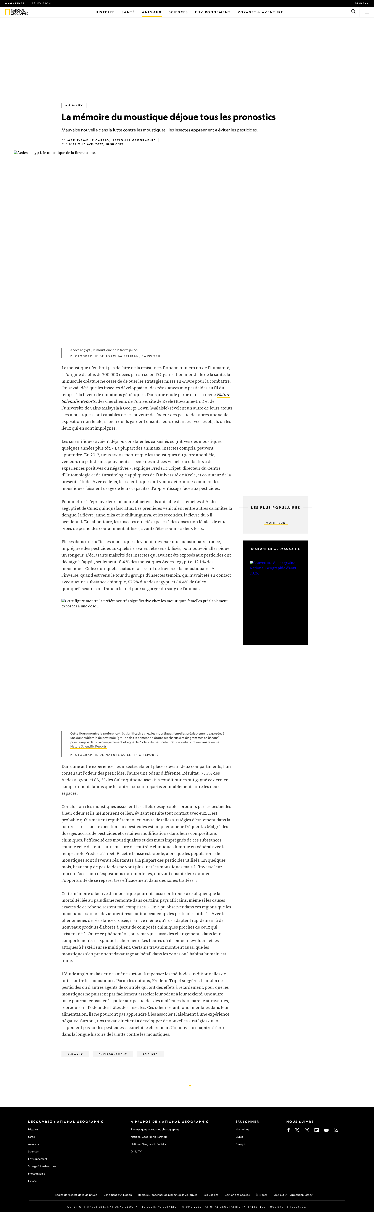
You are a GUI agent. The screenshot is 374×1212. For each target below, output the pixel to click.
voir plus (275, 522)
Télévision (41, 3)
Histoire (33, 1129)
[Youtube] (326, 1131)
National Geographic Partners (149, 1136)
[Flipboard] (316, 1131)
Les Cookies (211, 1194)
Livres (239, 1136)
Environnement (113, 1054)
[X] (297, 1131)
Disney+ (362, 3)
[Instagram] (307, 1131)
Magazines (15, 3)
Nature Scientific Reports (88, 746)
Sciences (150, 1054)
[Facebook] (288, 1131)
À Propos (261, 1194)
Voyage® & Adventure (42, 1166)
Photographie (36, 1173)
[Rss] (336, 1131)
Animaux (74, 105)
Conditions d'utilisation (118, 1194)
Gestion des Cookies (237, 1194)
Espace (32, 1181)
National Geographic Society (148, 1144)
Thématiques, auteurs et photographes (155, 1129)
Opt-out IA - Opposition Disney (293, 1194)
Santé (31, 1136)
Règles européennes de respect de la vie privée (168, 1194)
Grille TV (136, 1151)
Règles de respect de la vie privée (76, 1194)
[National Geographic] (7, 12)
